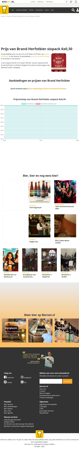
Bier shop (7, 411)
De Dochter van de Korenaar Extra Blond (18, 424)
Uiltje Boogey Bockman (12, 420)
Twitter (9, 382)
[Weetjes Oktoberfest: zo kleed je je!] (10, 259)
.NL (12, 1)
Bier (13, 10)
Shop (52, 10)
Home (2, 16)
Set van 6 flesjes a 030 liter (32, 16)
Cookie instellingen (46, 397)
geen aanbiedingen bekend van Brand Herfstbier (47, 89)
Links (41, 409)
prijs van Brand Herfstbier (40, 56)
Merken (31, 10)
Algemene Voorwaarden (48, 404)
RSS (24, 382)
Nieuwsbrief (44, 413)
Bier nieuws (8, 409)
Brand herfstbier (17, 16)
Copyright (43, 406)
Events (47, 10)
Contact (33, 2)
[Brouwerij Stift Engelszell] (39, 191)
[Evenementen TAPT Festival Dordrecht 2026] (65, 191)
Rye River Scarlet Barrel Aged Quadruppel (19, 426)
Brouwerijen (39, 10)
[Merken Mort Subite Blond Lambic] (65, 225)
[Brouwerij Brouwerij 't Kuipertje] (49, 259)
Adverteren (40, 2)
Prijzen (9, 16)
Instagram (27, 378)
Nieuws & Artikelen (21, 10)
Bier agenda (8, 413)
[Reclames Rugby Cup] (39, 225)
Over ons (43, 389)
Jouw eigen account (47, 411)
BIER (4, 1)
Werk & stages (45, 393)
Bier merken (8, 404)
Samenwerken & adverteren (50, 395)
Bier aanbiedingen (10, 406)
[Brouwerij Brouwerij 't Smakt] (68, 259)
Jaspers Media (49, 444)
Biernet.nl (28, 444)
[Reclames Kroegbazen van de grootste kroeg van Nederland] (30, 259)
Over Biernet (49, 2)
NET (9, 1)
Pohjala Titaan (9, 422)
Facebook (10, 378)
